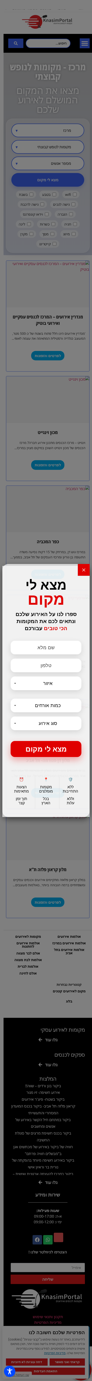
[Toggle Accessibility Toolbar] (10, 1371)
